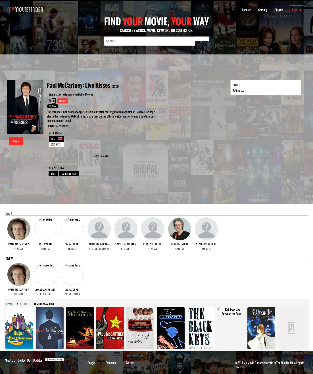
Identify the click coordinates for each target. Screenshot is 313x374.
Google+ (91, 363)
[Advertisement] (131, 67)
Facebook (111, 363)
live (53, 173)
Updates (37, 360)
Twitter (129, 363)
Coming (262, 10)
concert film (69, 173)
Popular (246, 10)
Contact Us (24, 360)
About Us (10, 360)
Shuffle (279, 10)
